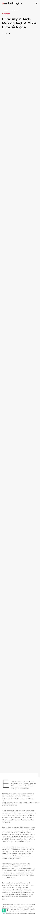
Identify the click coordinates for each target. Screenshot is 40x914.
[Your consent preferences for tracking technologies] (7, 910)
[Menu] (36, 3)
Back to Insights (10, 10)
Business (6, 13)
